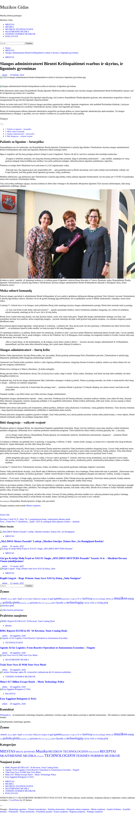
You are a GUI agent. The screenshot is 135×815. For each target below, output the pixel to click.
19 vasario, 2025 (17, 546)
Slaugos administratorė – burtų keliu (20, 134)
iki (76, 599)
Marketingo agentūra (17, 809)
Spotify (60, 602)
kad (85, 598)
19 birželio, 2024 (17, 75)
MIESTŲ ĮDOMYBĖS (25, 752)
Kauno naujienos (61, 812)
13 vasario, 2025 (17, 566)
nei (1, 603)
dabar (30, 599)
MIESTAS (9, 24)
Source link (4, 515)
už (96, 603)
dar (39, 599)
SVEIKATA (40, 756)
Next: (39, 521)
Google (72, 599)
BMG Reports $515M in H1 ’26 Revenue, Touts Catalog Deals (33, 630)
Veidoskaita (13, 812)
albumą (10, 599)
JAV (80, 599)
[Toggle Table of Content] (2, 124)
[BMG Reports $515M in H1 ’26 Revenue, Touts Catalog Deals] (27, 621)
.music (3, 598)
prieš (28, 603)
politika (8, 602)
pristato (34, 602)
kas (94, 599)
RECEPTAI (10, 694)
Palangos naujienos (95, 812)
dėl (49, 599)
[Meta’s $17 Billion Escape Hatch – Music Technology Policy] (35, 672)
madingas (101, 599)
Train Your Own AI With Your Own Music (23, 664)
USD (92, 603)
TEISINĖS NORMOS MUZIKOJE (20, 34)
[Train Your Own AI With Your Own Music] (19, 655)
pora (16, 602)
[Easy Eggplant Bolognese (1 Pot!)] (15, 689)
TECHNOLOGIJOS (14, 642)
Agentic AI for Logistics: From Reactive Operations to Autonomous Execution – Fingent (47, 647)
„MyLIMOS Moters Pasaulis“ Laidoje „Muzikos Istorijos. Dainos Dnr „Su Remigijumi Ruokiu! (52, 541)
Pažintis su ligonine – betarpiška (19, 129)
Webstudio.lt (5, 715)
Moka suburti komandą (15, 131)
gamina (58, 598)
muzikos (120, 598)
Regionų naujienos (77, 812)
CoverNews (14, 800)
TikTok (86, 603)
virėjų (100, 602)
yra (106, 602)
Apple (19, 599)
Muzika (8, 626)
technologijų (74, 602)
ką (97, 599)
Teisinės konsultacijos (37, 809)
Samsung (48, 603)
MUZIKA (9, 27)
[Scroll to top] (1, 802)
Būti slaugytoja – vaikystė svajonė (19, 136)
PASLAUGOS (11, 36)
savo (53, 602)
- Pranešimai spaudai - (44, 812)
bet (24, 599)
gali (52, 598)
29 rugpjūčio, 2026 (18, 704)
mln (112, 599)
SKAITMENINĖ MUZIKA (17, 31)
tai (65, 603)
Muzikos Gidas (14, 7)
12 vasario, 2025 (17, 583)
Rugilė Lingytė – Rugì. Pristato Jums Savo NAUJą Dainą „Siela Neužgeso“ (40, 578)
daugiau (44, 599)
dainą (35, 599)
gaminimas (66, 599)
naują (131, 598)
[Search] (1, 41)
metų (108, 598)
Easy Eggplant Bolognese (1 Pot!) (18, 698)
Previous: (35, 519)
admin (5, 75)
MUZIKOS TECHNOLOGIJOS (19, 29)
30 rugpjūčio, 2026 (18, 636)
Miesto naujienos (33, 505)
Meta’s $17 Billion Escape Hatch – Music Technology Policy (32, 681)
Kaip (89, 598)
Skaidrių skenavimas (56, 809)
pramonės (23, 603)
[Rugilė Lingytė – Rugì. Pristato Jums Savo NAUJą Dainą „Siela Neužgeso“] (27, 569)
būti (26, 599)
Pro (40, 603)
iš (78, 598)
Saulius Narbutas (114, 809)
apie (15, 598)
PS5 (43, 603)
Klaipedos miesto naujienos (78, 809)
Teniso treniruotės (27, 812)
